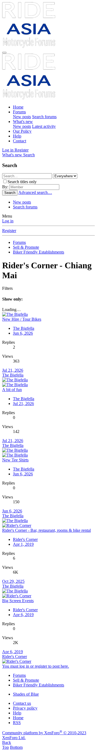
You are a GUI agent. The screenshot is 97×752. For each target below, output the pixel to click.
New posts (22, 116)
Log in (7, 221)
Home (18, 107)
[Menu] (4, 52)
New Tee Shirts (15, 460)
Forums (19, 112)
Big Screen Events (18, 600)
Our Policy (22, 131)
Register (9, 230)
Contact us (22, 703)
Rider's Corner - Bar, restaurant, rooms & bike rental (46, 530)
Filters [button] (7, 288)
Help (17, 136)
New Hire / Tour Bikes (21, 319)
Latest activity (44, 126)
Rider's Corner (25, 539)
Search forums (44, 116)
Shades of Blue (26, 694)
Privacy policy (25, 708)
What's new (23, 121)
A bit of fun (12, 389)
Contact (19, 141)
